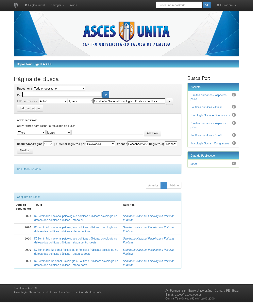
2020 (194, 164)
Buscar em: (24, 88)
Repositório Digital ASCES (34, 64)
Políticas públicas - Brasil (206, 135)
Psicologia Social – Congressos (210, 115)
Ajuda (73, 5)
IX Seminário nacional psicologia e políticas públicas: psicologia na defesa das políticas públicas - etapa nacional (75, 229)
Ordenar (121, 144)
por (19, 94)
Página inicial (36, 5)
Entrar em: (226, 5)
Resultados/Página (29, 144)
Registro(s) (156, 144)
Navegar (56, 5)
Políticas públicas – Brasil (206, 107)
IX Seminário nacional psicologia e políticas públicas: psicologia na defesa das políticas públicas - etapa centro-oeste (75, 240)
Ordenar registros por (70, 144)
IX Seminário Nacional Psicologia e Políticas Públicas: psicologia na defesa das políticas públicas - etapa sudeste (76, 251)
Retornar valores (30, 108)
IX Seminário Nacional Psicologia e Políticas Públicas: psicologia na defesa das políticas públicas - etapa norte (76, 263)
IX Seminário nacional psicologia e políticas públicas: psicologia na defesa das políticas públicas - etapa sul (75, 218)
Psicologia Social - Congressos (210, 143)
